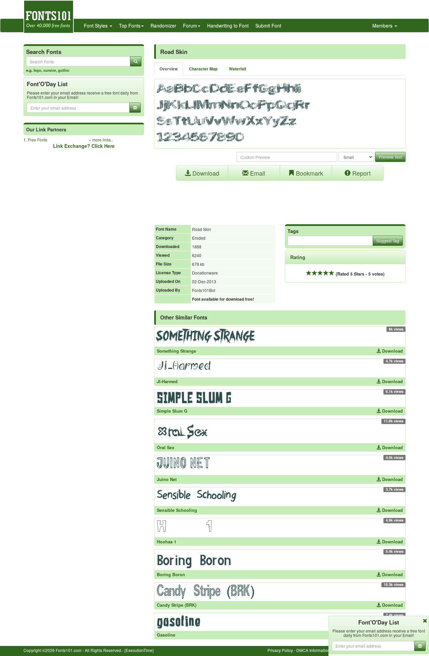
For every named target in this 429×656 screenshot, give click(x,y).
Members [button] (383, 25)
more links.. (102, 139)
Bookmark (308, 173)
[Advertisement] (280, 199)
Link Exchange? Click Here (84, 145)
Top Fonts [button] (129, 25)
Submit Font (268, 25)
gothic (63, 70)
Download (205, 173)
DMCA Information (313, 650)
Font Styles (96, 25)
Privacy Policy (280, 650)
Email (256, 173)
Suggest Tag (387, 240)
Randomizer (163, 25)
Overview (169, 69)
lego (37, 70)
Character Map (203, 69)
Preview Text (390, 157)
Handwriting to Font (228, 25)
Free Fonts (37, 139)
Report (361, 173)
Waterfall (237, 69)
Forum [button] (190, 25)
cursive (49, 70)
